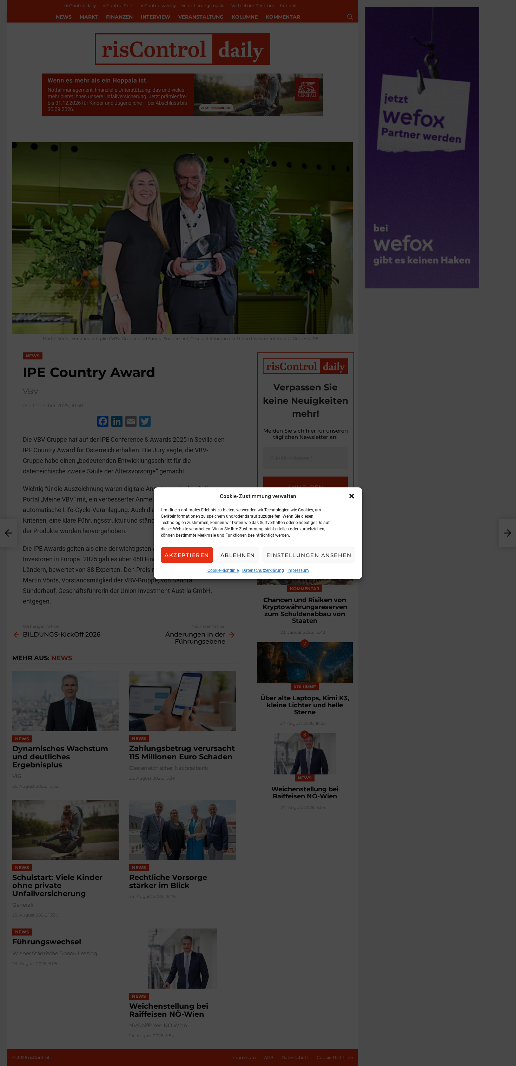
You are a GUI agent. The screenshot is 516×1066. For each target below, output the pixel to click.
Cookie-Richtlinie (223, 570)
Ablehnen (237, 554)
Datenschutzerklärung (263, 570)
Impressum (298, 570)
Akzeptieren (187, 554)
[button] (351, 495)
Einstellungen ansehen (309, 554)
